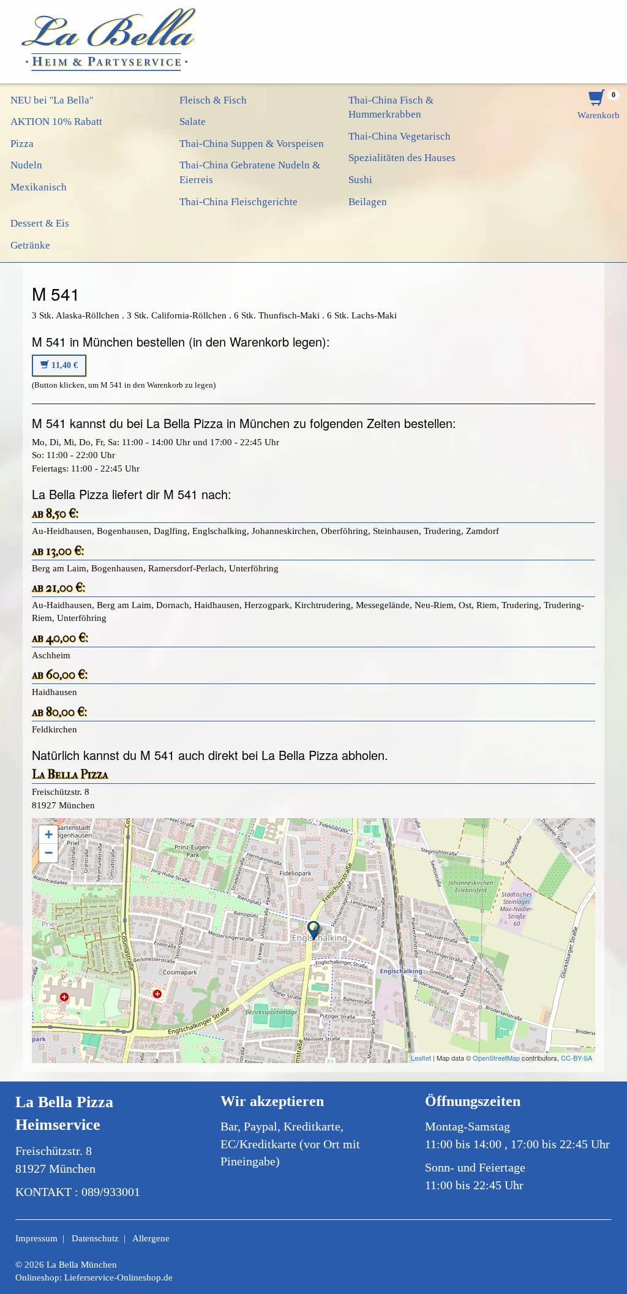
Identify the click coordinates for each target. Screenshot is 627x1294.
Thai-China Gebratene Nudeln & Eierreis (249, 172)
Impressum (36, 1238)
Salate (192, 121)
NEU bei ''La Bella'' (51, 100)
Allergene (151, 1238)
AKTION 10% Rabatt (56, 121)
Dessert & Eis (39, 223)
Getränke (30, 245)
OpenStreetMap (496, 1058)
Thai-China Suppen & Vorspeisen (251, 143)
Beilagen (367, 202)
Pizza (22, 143)
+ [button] (49, 834)
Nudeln (26, 165)
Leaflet (421, 1058)
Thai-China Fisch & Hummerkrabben (391, 107)
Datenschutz (95, 1238)
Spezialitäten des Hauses (402, 158)
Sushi (360, 180)
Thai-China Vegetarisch (399, 136)
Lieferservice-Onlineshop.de (118, 1277)
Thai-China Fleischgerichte (238, 202)
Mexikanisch (38, 187)
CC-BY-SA (576, 1058)
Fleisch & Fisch (213, 100)
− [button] (49, 852)
